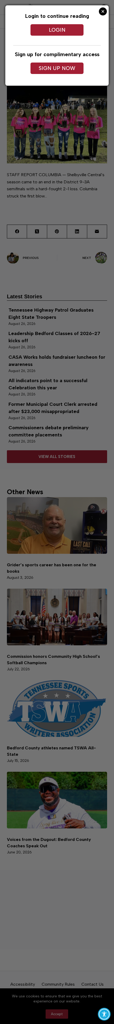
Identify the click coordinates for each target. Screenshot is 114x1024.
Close (103, 11)
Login (57, 30)
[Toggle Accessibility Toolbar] (104, 1014)
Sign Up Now (57, 68)
